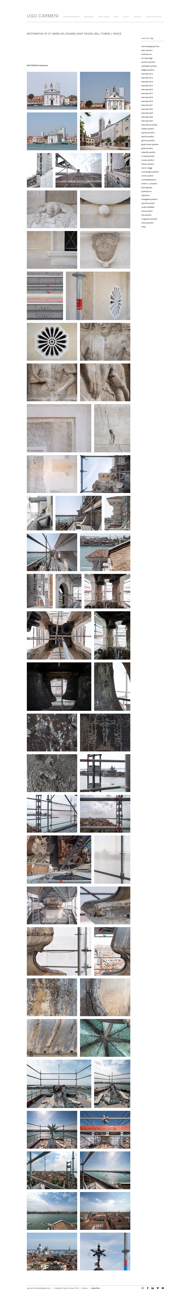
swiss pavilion (147, 211)
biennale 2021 (147, 105)
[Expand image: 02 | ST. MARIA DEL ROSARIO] (105, 91)
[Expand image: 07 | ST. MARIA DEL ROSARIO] (117, 170)
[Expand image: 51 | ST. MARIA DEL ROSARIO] (112, 1084)
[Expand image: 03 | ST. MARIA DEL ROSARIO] (52, 131)
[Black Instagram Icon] (143, 1288)
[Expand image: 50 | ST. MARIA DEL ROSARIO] (59, 1084)
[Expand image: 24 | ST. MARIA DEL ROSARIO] (117, 513)
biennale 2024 (147, 117)
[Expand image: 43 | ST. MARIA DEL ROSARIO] (105, 905)
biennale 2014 (147, 82)
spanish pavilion (148, 203)
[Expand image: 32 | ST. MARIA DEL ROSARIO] (59, 686)
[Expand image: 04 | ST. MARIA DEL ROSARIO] (105, 131)
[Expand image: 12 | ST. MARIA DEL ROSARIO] (45, 296)
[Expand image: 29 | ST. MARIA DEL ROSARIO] (107, 591)
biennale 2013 (147, 78)
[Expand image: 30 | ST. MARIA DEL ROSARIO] (59, 635)
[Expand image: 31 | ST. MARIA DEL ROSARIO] (112, 635)
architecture (146, 54)
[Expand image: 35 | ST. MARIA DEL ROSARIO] (105, 732)
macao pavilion (147, 164)
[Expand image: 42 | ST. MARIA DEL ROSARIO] (52, 905)
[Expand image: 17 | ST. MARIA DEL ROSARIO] (105, 382)
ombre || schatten (149, 183)
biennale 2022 (147, 109)
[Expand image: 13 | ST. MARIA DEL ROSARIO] (98, 296)
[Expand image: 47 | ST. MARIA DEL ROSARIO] (105, 997)
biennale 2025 (147, 121)
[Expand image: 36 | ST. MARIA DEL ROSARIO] (52, 773)
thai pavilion (146, 215)
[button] (72, 17)
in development (148, 156)
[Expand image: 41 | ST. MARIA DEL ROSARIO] (112, 859)
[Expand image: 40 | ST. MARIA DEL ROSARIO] (59, 859)
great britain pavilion (150, 144)
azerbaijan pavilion (149, 66)
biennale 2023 (147, 113)
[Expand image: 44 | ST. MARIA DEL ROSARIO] (59, 951)
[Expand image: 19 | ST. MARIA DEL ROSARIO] (112, 428)
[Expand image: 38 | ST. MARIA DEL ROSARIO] (52, 814)
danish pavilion (147, 136)
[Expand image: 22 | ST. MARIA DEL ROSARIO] (40, 513)
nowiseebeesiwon (148, 180)
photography (146, 187)
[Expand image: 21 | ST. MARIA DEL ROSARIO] (105, 474)
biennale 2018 (147, 97)
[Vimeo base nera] (158, 1288)
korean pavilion (147, 160)
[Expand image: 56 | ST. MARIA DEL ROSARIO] (52, 1211)
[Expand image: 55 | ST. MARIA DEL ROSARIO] (105, 1170)
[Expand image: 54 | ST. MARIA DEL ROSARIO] (52, 1170)
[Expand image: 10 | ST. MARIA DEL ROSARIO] (52, 250)
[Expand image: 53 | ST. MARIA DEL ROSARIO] (105, 1130)
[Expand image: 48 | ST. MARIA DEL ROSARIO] (52, 1038)
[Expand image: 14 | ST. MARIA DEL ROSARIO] (52, 342)
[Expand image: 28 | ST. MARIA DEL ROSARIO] (68, 591)
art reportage (146, 58)
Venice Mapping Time (150, 46)
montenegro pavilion (150, 172)
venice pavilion (147, 223)
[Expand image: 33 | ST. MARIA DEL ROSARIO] (112, 686)
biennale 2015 (147, 85)
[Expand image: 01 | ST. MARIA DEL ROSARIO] (52, 91)
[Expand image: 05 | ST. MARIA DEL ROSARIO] (40, 170)
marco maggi (146, 168)
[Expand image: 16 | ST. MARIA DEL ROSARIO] (52, 382)
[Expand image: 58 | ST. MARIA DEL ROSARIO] (52, 1251)
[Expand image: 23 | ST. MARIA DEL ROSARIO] (79, 513)
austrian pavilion (148, 62)
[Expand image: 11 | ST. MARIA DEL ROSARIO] (105, 250)
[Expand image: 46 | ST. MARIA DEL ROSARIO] (52, 997)
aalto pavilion (147, 50)
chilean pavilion (147, 129)
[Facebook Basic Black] (148, 1288)
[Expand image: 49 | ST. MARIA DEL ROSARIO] (105, 1038)
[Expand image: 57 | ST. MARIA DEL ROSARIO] (105, 1211)
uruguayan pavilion (149, 219)
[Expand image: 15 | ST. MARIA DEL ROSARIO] (105, 342)
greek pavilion (147, 148)
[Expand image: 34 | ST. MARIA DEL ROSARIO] (52, 732)
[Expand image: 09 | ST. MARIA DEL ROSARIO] (105, 209)
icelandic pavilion (148, 152)
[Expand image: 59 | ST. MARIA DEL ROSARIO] (105, 1251)
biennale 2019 (147, 101)
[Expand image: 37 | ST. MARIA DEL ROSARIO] (105, 773)
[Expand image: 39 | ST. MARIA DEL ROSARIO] (105, 814)
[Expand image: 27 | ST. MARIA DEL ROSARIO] (40, 591)
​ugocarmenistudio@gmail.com (39, 1288)
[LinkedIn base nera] (153, 1288)
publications (146, 191)
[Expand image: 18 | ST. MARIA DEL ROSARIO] (59, 428)
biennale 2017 (147, 93)
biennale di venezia (149, 125)
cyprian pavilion (148, 132)
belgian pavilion (147, 70)
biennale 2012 (147, 74)
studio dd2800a (147, 207)
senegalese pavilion (149, 199)
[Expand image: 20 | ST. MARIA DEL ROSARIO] (52, 474)
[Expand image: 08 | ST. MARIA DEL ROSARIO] (52, 209)
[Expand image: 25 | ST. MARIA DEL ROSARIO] (52, 552)
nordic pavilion (147, 176)
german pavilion (148, 140)
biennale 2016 (147, 89)
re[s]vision (145, 195)
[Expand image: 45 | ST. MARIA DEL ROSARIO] (112, 951)
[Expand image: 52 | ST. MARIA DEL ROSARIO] (52, 1130)
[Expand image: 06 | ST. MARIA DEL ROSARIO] (79, 170)
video (143, 227)
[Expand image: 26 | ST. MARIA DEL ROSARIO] (105, 552)
